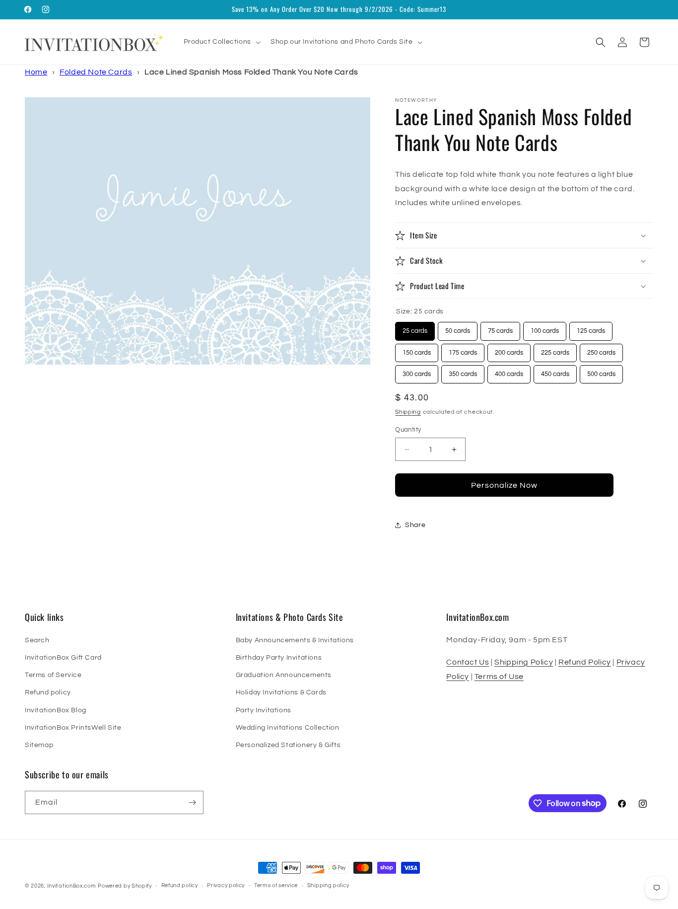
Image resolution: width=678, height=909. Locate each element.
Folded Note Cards (96, 72)
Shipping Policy (523, 662)
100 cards (544, 328)
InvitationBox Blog (55, 710)
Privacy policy (226, 885)
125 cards (591, 328)
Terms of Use (499, 677)
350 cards (462, 371)
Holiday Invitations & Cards (281, 692)
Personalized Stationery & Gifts (288, 745)
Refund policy (48, 692)
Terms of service (276, 885)
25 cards (415, 328)
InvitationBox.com (71, 886)
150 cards (416, 350)
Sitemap (39, 745)
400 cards (509, 371)
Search (37, 640)
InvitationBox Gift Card (63, 657)
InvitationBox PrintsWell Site (73, 727)
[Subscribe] (192, 802)
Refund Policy (584, 662)
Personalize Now (504, 485)
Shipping (408, 412)
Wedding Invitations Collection (287, 727)
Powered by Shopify (125, 886)
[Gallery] (197, 231)
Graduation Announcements (284, 675)
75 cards (500, 328)
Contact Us (467, 662)
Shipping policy (328, 885)
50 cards (458, 328)
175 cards (462, 350)
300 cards (416, 371)
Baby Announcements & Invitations (295, 640)
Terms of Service (53, 675)
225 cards (555, 350)
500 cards (601, 371)
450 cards (555, 371)
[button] (221, 41)
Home (36, 72)
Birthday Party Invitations (279, 657)
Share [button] (415, 525)
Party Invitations (263, 710)
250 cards (601, 350)
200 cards (509, 350)
